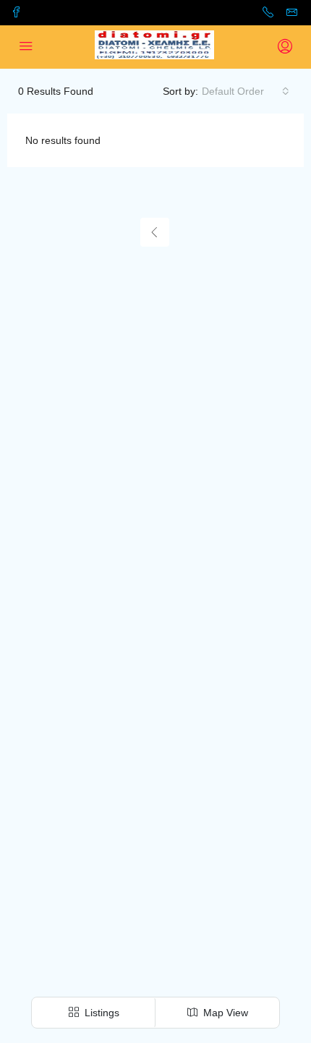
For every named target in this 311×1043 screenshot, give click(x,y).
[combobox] (245, 91)
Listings (100, 1012)
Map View (224, 1012)
